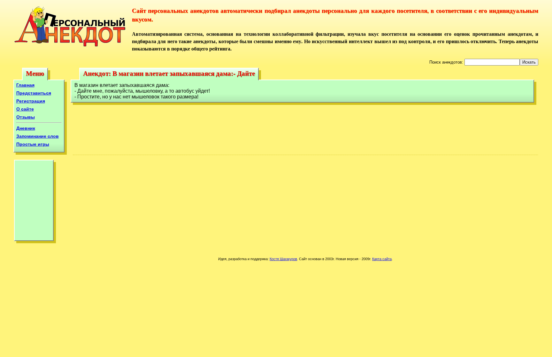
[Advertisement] (34, 202)
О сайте (25, 109)
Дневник (25, 128)
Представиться (33, 93)
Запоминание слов (37, 136)
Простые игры (32, 144)
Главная (25, 85)
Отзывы (25, 117)
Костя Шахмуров (283, 259)
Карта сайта (382, 259)
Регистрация (30, 101)
